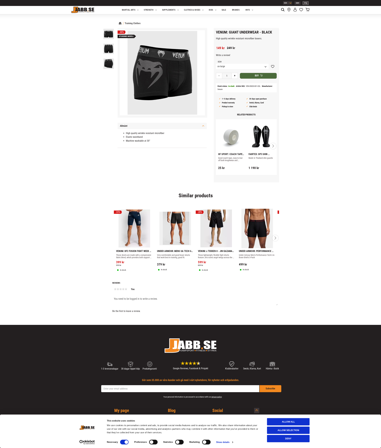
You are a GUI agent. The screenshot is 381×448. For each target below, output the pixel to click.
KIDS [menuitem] (211, 10)
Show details (222, 442)
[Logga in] (295, 10)
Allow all (288, 421)
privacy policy (216, 397)
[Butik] (289, 10)
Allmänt (123, 125)
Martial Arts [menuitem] (128, 10)
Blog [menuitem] (172, 410)
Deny (288, 438)
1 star (115, 289)
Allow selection (288, 430)
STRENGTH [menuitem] (148, 10)
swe (297, 3)
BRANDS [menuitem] (235, 10)
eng (305, 3)
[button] (301, 10)
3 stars (120, 289)
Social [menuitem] (217, 410)
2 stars (118, 289)
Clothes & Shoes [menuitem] (192, 10)
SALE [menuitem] (224, 10)
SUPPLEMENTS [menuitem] (168, 10)
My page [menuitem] (121, 410)
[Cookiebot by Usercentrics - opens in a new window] (87, 442)
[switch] (153, 442)
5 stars (126, 289)
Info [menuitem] (247, 10)
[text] (220, 48)
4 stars (123, 289)
